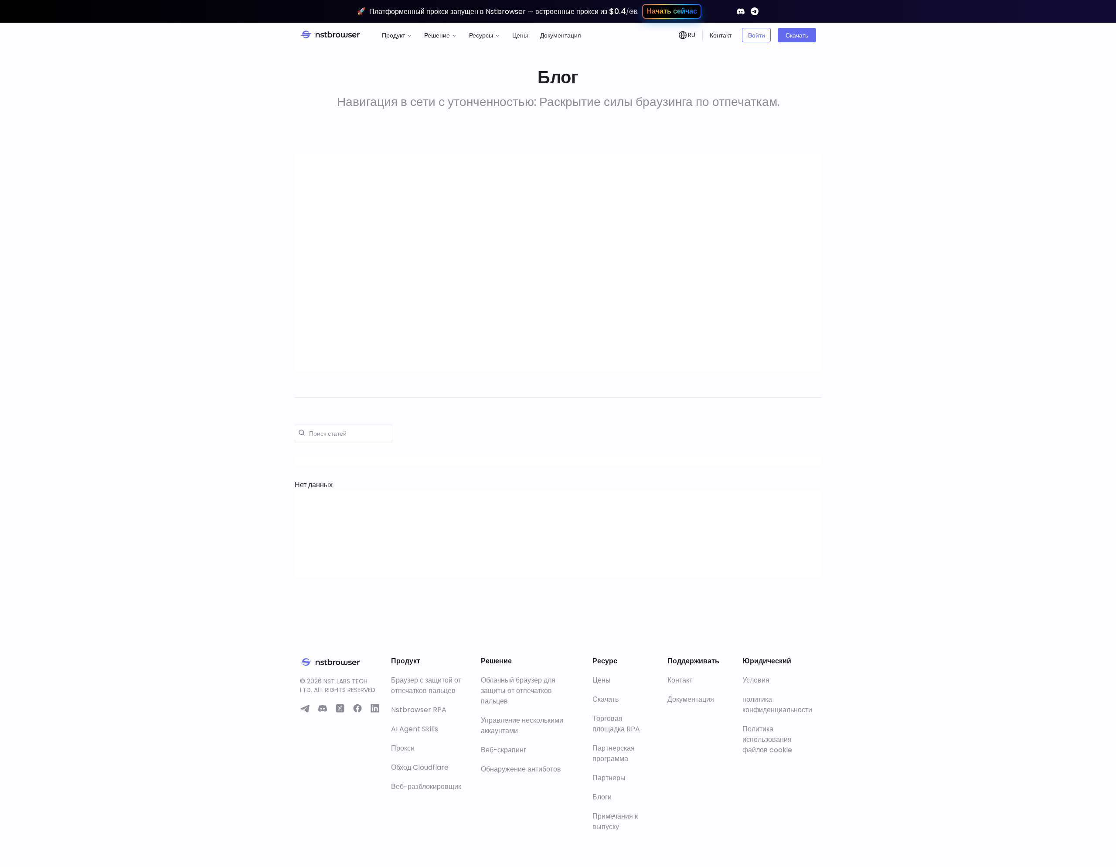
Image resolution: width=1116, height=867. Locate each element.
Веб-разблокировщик (426, 787)
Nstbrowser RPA (418, 710)
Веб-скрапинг (503, 750)
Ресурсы (481, 35)
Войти (756, 35)
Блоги (602, 797)
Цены (520, 35)
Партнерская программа (613, 753)
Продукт (393, 35)
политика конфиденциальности (777, 704)
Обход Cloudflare (420, 767)
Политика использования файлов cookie (767, 739)
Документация (560, 35)
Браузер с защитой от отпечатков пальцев (426, 685)
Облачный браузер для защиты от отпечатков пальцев (518, 690)
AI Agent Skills (414, 729)
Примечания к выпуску (615, 821)
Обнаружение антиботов (521, 769)
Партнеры (609, 778)
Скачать (797, 35)
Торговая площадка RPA (616, 723)
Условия (755, 680)
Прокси (403, 748)
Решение (437, 35)
